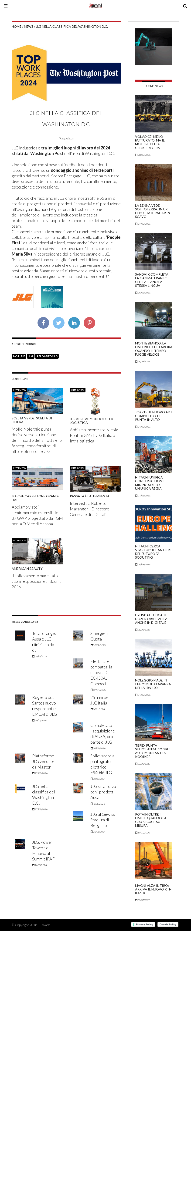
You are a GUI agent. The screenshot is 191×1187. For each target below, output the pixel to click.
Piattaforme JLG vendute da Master (43, 761)
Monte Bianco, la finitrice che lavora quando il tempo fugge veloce (153, 348)
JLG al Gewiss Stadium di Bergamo (102, 820)
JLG (30, 356)
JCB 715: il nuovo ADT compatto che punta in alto (153, 416)
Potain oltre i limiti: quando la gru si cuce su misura (151, 819)
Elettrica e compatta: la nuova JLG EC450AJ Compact (101, 672)
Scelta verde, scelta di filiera (32, 420)
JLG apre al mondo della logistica (91, 421)
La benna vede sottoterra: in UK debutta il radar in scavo (152, 211)
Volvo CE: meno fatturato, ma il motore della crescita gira (150, 142)
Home (16, 26)
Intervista (19, 390)
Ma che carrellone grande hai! (36, 498)
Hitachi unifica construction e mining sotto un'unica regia (150, 482)
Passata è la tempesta (89, 496)
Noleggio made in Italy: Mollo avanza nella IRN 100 (153, 684)
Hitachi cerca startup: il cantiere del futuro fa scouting (153, 551)
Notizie (19, 356)
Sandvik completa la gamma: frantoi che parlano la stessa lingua (152, 279)
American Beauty (27, 568)
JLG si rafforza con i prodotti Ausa (103, 792)
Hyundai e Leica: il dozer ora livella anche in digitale (151, 618)
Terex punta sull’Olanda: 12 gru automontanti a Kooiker (152, 751)
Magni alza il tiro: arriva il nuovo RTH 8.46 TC (153, 889)
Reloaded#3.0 (47, 356)
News (28, 26)
